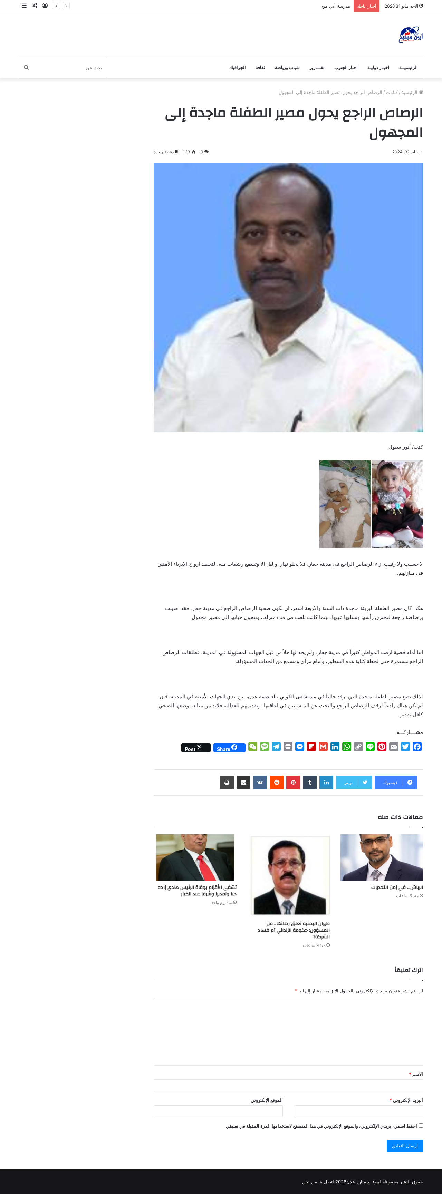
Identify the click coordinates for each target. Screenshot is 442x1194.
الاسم (416, 1074)
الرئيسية (410, 92)
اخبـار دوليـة (378, 67)
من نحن (309, 1181)
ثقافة (260, 67)
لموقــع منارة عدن (363, 1181)
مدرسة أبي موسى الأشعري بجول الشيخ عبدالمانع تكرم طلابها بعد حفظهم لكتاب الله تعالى (264, 6)
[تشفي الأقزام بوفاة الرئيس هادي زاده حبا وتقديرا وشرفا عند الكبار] (195, 857)
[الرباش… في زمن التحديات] (381, 857)
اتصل (329, 1181)
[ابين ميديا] (410, 34)
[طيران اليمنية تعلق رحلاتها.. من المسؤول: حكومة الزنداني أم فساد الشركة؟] (288, 875)
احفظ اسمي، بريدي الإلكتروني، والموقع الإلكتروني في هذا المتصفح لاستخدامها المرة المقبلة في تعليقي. (320, 1126)
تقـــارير (317, 67)
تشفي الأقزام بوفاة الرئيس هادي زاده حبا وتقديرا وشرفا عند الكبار (197, 891)
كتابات (392, 92)
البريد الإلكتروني (406, 1100)
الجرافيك (237, 67)
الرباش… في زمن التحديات (397, 887)
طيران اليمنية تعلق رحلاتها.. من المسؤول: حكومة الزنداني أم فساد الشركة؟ (294, 930)
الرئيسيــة (408, 67)
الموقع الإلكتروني (267, 1100)
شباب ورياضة (287, 67)
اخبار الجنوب (346, 67)
